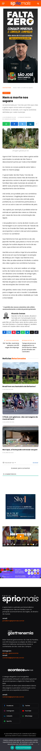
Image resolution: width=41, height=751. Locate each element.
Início (15, 88)
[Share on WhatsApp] (6, 124)
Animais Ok (6, 93)
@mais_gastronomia (10, 653)
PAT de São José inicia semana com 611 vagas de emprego (11, 345)
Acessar (35, 463)
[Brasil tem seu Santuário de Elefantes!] (20, 373)
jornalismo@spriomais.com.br (13, 621)
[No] (39, 744)
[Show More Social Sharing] (37, 124)
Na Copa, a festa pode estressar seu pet (19, 450)
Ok (12, 747)
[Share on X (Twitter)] (22, 124)
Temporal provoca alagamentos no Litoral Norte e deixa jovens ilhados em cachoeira (29, 347)
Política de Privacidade (23, 747)
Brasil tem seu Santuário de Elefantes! (19, 386)
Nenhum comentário (25, 117)
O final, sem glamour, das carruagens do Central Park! (20, 418)
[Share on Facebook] (14, 124)
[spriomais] (20, 3)
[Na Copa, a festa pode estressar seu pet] (20, 436)
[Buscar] (38, 3)
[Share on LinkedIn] (30, 124)
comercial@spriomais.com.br (13, 658)
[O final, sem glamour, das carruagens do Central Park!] (20, 403)
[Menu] (3, 3)
